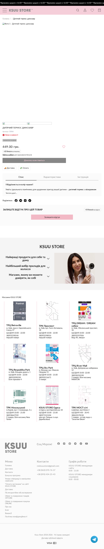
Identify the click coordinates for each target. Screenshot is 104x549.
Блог (7, 510)
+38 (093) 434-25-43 (46, 474)
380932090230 (15, 377)
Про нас (8, 507)
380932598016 (45, 336)
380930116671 (45, 377)
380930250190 (78, 375)
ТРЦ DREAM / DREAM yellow (83, 324)
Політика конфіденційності (16, 517)
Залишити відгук (52, 217)
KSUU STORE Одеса (49, 407)
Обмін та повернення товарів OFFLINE (17, 497)
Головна (6, 19)
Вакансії (8, 513)
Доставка (9, 469)
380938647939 (12, 415)
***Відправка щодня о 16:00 (33, 3)
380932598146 (12, 336)
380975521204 (45, 415)
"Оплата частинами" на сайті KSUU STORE (17, 485)
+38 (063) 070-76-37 (46, 470)
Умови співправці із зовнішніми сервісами (18, 480)
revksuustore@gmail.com (48, 466)
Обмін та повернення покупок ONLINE (17, 502)
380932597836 (78, 336)
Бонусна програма (12, 475)
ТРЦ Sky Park (46, 367)
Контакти (9, 472)
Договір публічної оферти (52, 538)
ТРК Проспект (46, 326)
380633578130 (78, 415)
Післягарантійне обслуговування (18, 493)
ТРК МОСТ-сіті (80, 407)
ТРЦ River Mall (79, 365)
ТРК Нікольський (15, 407)
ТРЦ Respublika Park (19, 369)
